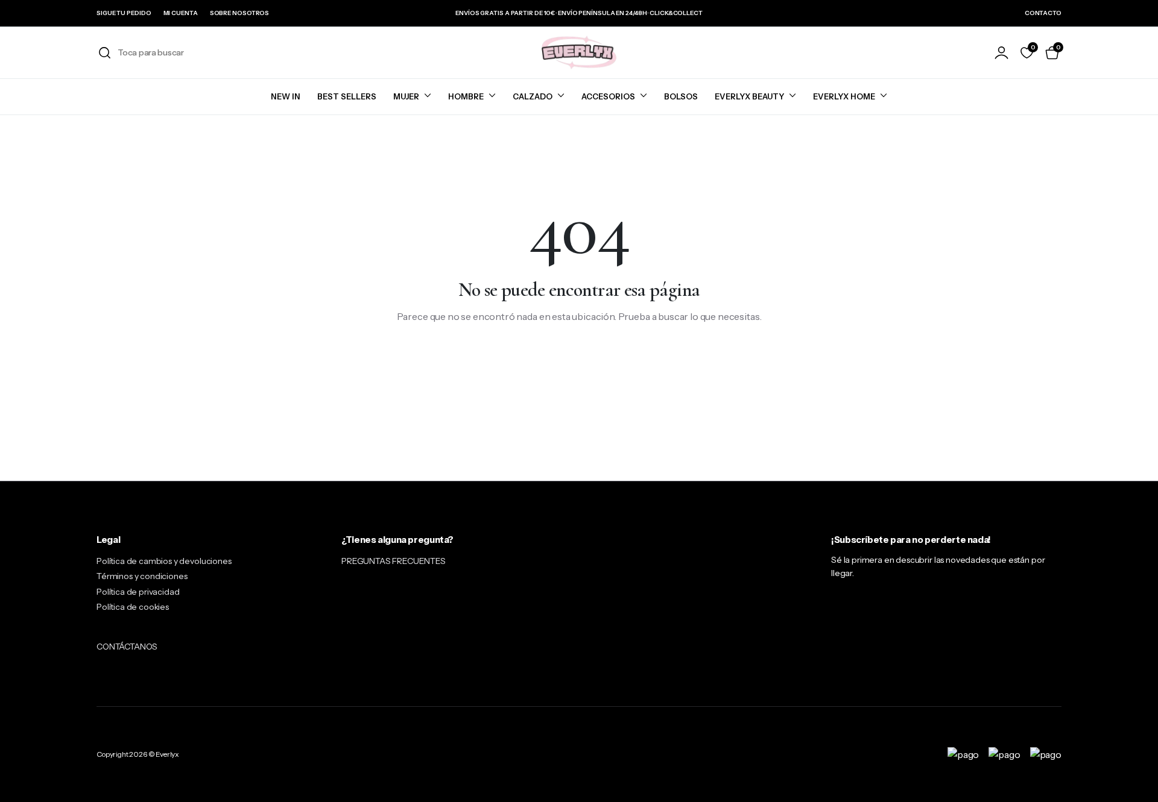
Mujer (406, 96)
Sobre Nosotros (240, 13)
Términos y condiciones (141, 576)
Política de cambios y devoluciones (164, 561)
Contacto (1043, 13)
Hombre (466, 96)
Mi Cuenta (180, 13)
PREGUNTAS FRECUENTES (393, 561)
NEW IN (285, 96)
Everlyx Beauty (749, 96)
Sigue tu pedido (123, 13)
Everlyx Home (844, 96)
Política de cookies (132, 606)
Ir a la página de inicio (579, 355)
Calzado (532, 96)
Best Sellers (346, 96)
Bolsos (681, 96)
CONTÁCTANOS (126, 646)
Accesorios (608, 96)
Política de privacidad (137, 591)
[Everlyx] (579, 52)
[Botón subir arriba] (1131, 775)
